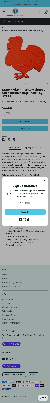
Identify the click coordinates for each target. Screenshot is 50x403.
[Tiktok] (28, 219)
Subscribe (25, 212)
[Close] (44, 180)
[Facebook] (20, 219)
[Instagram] (24, 219)
